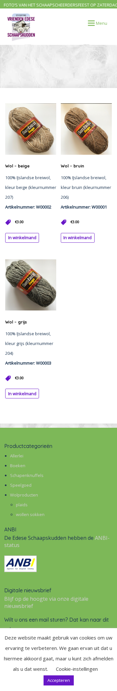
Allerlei (16, 456)
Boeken (17, 465)
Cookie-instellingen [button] (77, 669)
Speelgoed (21, 485)
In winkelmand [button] (22, 237)
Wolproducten (24, 495)
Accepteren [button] (58, 680)
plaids (22, 505)
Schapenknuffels (27, 475)
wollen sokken (30, 514)
